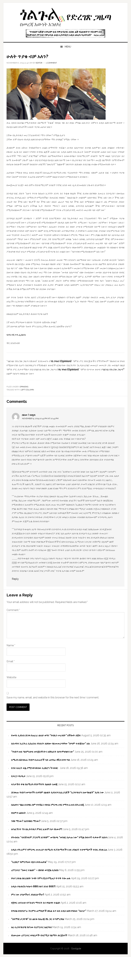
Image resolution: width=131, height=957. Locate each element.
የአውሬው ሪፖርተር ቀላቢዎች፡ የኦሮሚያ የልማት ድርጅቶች (39, 935)
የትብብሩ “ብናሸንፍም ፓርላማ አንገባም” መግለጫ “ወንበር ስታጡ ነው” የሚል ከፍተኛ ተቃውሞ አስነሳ (59, 837)
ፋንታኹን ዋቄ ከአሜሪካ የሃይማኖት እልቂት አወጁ (34, 784)
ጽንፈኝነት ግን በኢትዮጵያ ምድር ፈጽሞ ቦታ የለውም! (36, 829)
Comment (13, 610)
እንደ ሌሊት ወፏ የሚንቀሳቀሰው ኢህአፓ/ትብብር (35, 768)
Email (11, 661)
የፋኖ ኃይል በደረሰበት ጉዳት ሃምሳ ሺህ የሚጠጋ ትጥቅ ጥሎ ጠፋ (40, 878)
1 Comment (51, 63)
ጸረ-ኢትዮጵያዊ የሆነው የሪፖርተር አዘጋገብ (31, 927)
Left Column (27, 390)
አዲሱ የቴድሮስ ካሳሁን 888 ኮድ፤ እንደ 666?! (33, 886)
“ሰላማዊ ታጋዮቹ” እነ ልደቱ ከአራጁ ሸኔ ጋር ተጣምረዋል (37, 919)
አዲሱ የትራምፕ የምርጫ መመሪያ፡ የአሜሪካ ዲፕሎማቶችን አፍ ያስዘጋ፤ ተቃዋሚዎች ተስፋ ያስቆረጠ (59, 849)
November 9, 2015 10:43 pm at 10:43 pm (40, 418)
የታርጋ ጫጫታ (18, 776)
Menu (68, 46)
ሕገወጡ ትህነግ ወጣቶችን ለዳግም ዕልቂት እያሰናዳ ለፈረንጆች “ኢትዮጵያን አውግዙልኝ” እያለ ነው (57, 792)
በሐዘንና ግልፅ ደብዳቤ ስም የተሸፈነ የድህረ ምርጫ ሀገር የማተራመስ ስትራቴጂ (47, 804)
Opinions (24, 387)
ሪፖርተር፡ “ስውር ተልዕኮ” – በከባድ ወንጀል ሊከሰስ (34, 870)
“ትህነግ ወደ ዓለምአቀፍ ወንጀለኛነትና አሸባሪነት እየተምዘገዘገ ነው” (42, 751)
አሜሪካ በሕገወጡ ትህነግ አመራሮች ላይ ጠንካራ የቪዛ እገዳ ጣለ (40, 759)
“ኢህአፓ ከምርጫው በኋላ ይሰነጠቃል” (29, 861)
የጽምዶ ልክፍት (18, 812)
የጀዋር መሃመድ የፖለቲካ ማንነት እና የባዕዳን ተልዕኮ (35, 902)
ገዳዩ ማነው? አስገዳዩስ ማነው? (25, 821)
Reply (15, 578)
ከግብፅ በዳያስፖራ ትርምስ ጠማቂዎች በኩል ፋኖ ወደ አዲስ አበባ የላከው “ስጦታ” (48, 910)
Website (11, 677)
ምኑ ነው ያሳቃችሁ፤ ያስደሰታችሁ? (27, 894)
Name (11, 645)
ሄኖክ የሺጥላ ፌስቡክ (16, 334)
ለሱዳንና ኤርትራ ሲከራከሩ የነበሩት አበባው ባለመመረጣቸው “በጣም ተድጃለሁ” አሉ (50, 743)
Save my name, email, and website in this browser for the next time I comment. (53, 697)
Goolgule (65, 16)
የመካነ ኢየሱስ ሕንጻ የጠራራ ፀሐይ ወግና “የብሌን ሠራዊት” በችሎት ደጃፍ (46, 735)
